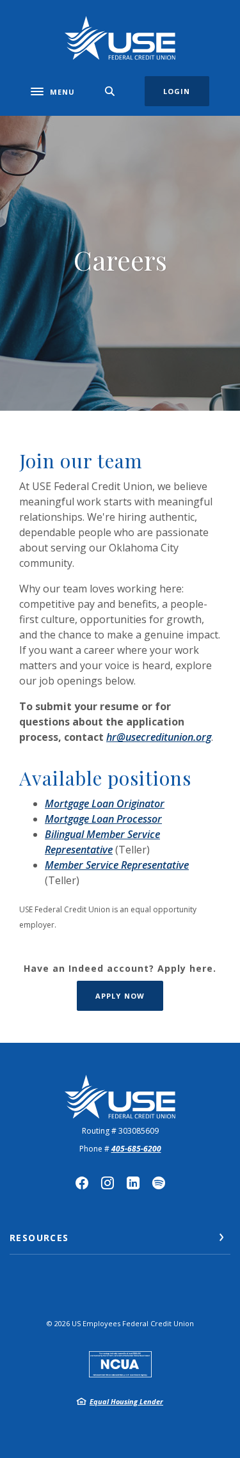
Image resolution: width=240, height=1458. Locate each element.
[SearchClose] (110, 91)
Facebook (82, 1183)
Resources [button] (39, 1238)
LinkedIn (133, 1183)
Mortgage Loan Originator (104, 803)
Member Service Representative (117, 865)
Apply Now (129, 995)
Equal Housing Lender (126, 1401)
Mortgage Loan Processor (103, 819)
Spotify (158, 1183)
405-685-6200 (136, 1148)
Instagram (107, 1183)
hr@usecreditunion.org (158, 737)
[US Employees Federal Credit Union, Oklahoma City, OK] (120, 38)
